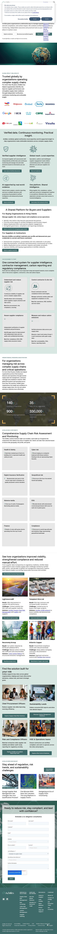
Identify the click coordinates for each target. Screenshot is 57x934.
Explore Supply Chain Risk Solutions (15, 716)
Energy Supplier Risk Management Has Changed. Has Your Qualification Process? (10, 794)
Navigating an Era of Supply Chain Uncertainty (46, 793)
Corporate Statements (20, 925)
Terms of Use (41, 925)
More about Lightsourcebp (11, 618)
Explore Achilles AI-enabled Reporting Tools (15, 752)
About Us (50, 895)
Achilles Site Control (43, 657)
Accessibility (17, 923)
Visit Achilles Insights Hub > (49, 770)
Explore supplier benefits (10, 250)
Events (40, 907)
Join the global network (31, 898)
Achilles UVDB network (43, 610)
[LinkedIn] (7, 899)
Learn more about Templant (38, 618)
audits (16, 612)
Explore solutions (8, 34)
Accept (35, 19)
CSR (33, 923)
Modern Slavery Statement (43, 923)
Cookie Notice (35, 12)
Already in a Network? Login (32, 904)
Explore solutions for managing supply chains (15, 229)
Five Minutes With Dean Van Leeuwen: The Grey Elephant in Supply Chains (28, 794)
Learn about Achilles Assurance (12, 171)
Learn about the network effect (39, 202)
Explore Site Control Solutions (40, 753)
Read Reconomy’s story (10, 661)
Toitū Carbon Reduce (15, 654)
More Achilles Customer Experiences (13, 574)
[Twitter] (3, 899)
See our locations (35, 171)
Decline (47, 19)
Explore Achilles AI (8, 202)
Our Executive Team (50, 903)
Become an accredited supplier (25, 34)
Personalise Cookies (23, 19)
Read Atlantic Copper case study (39, 661)
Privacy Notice (31, 925)
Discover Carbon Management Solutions (42, 715)
